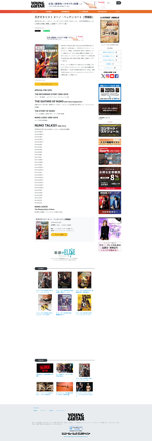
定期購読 (108, 64)
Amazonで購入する (108, 60)
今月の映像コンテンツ (108, 56)
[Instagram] (108, 76)
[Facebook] (116, 76)
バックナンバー (108, 68)
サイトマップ (43, 410)
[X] (103, 76)
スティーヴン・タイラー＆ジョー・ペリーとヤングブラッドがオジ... (84, 394)
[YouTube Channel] (112, 76)
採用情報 (51, 410)
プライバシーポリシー (61, 410)
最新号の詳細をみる (108, 52)
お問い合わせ (36, 407)
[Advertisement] (65, 338)
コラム (118, 11)
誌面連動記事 (65, 11)
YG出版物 (48, 11)
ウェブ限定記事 (83, 11)
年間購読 (35, 410)
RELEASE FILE (102, 11)
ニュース (34, 11)
